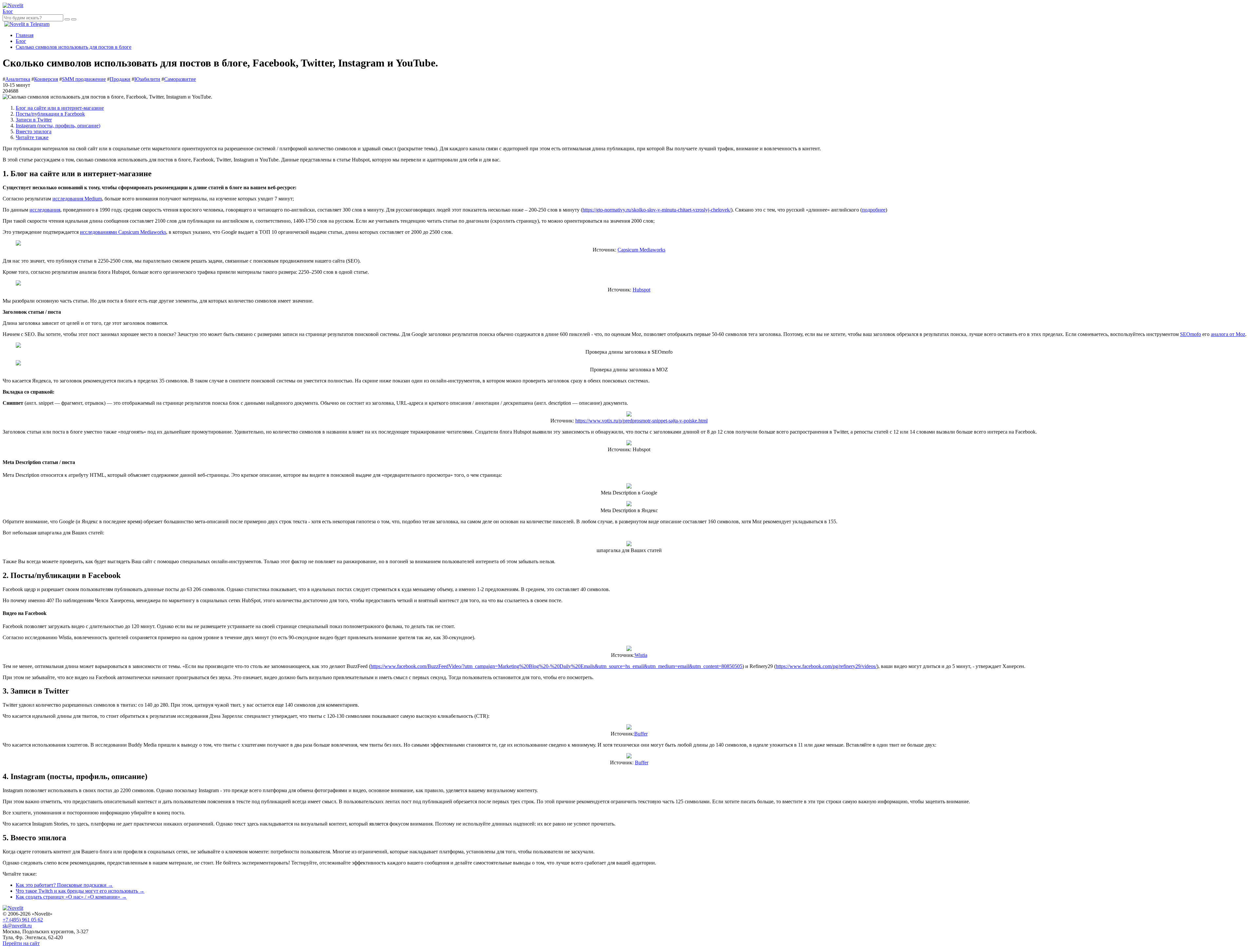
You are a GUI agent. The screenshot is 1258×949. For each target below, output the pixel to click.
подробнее (874, 210)
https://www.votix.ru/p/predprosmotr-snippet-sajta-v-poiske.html (641, 420)
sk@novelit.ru (17, 925)
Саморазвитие (180, 79)
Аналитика (17, 79)
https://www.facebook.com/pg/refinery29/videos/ (826, 666)
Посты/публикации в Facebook (50, 114)
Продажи (120, 79)
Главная (24, 35)
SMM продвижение (84, 79)
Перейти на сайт (21, 943)
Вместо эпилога (33, 131)
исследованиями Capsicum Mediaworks (123, 232)
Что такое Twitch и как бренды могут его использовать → (80, 891)
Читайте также (32, 137)
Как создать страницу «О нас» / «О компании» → (71, 897)
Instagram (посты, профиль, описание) (58, 125)
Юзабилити (147, 79)
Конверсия (46, 79)
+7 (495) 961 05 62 (23, 919)
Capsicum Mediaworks (641, 249)
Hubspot (641, 289)
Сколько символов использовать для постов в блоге (73, 47)
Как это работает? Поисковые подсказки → (64, 885)
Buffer (641, 733)
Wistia (641, 655)
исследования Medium (77, 198)
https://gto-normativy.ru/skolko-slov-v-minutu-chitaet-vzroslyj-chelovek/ (656, 210)
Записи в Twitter (34, 119)
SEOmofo (1190, 334)
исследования (44, 210)
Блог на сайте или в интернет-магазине (60, 108)
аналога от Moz (1228, 334)
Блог (8, 11)
